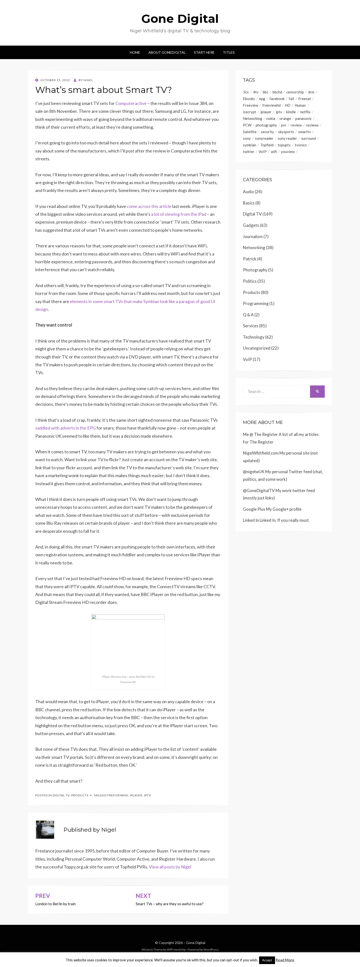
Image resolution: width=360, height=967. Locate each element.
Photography (255, 269)
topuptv (284, 145)
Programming (256, 303)
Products (79, 795)
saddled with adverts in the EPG (65, 428)
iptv (147, 795)
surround (308, 138)
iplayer (136, 795)
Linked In (251, 520)
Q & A (248, 314)
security (267, 131)
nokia (270, 118)
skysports (286, 131)
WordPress (211, 949)
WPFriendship (176, 949)
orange (285, 118)
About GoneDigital (167, 52)
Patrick (249, 258)
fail (291, 98)
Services (250, 325)
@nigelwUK (253, 471)
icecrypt (249, 112)
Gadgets (251, 225)
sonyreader (264, 138)
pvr (284, 125)
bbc (265, 92)
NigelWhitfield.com (261, 453)
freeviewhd (117, 795)
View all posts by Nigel (170, 866)
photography (266, 125)
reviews (312, 125)
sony (247, 138)
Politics (250, 281)
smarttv (304, 131)
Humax (300, 105)
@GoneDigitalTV (259, 490)
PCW (247, 125)
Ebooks (249, 98)
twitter (248, 151)
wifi (274, 151)
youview (288, 151)
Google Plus (254, 509)
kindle (291, 112)
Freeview (250, 105)
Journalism (253, 236)
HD (287, 105)
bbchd (277, 92)
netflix (305, 112)
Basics (249, 202)
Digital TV (61, 795)
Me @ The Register (260, 434)
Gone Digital (180, 19)
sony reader (287, 138)
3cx (246, 92)
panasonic (303, 118)
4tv (256, 92)
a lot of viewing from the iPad (178, 214)
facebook (277, 98)
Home (135, 52)
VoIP (263, 151)
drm (311, 92)
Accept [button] (267, 960)
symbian (249, 145)
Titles (229, 52)
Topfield (267, 145)
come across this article (149, 206)
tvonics (301, 145)
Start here (204, 52)
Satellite (250, 131)
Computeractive (131, 103)
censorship (295, 92)
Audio (248, 191)
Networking (252, 118)
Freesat (304, 98)
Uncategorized (256, 348)
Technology (253, 337)
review (296, 125)
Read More (285, 960)
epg (262, 98)
